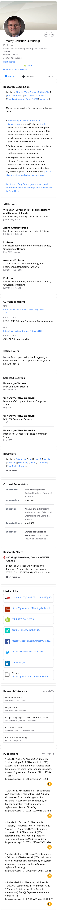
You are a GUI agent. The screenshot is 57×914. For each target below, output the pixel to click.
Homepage (9, 61)
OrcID (47, 459)
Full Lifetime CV (14, 95)
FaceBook (11, 466)
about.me (11, 462)
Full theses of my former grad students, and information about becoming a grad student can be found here (29, 187)
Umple (19, 92)
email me (44, 99)
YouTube (42, 462)
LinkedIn (38, 459)
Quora (21, 466)
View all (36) (48, 691)
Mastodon (23, 462)
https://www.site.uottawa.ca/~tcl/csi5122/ (23, 331)
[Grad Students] (31, 92)
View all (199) (48, 753)
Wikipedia (21, 459)
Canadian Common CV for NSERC (22, 99)
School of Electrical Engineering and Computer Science (25, 50)
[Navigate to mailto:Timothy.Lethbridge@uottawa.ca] (46, 35)
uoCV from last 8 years (35, 95)
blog (30, 459)
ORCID (30, 65)
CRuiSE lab (45, 92)
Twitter (32, 462)
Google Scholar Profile (15, 69)
